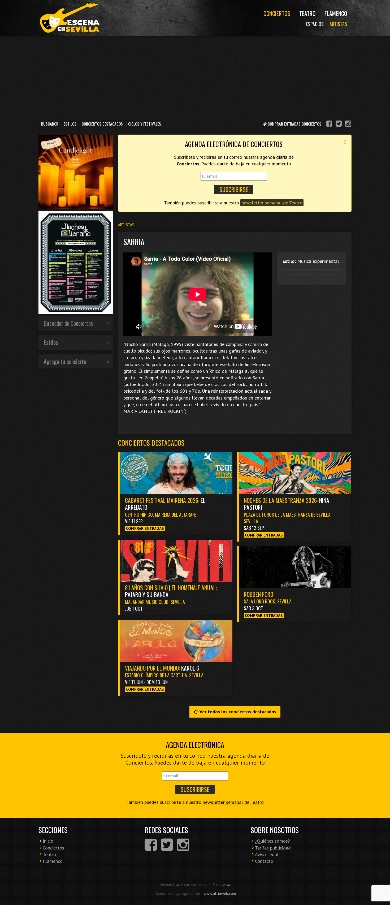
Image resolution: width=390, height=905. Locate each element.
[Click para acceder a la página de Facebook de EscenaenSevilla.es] (329, 124)
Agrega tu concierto (65, 361)
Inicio (48, 841)
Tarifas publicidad (273, 848)
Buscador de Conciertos (68, 323)
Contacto (264, 861)
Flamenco (335, 13)
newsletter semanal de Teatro (271, 203)
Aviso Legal (267, 854)
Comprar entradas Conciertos (294, 124)
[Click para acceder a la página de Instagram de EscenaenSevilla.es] (348, 124)
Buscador (49, 124)
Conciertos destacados (151, 443)
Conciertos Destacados (102, 124)
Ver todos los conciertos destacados (237, 712)
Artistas (338, 23)
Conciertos (276, 13)
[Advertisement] (195, 77)
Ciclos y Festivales (144, 124)
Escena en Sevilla (68, 18)
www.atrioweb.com (219, 893)
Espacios (315, 23)
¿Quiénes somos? (272, 841)
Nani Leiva (221, 884)
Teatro (307, 13)
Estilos (70, 124)
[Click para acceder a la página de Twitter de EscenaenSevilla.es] (339, 124)
